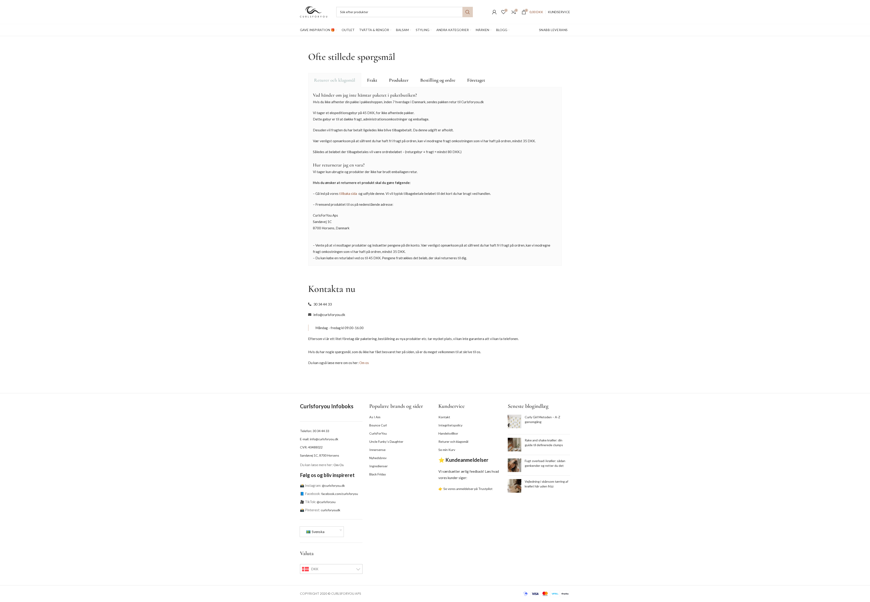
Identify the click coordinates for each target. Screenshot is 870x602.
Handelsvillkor (448, 433)
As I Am (374, 417)
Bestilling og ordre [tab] (437, 80)
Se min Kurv (446, 450)
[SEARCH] (467, 12)
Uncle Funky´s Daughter (386, 441)
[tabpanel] (435, 176)
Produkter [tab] (398, 80)
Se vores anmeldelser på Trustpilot (468, 489)
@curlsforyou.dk (333, 485)
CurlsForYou (378, 433)
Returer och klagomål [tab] (334, 80)
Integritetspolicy (450, 425)
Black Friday (377, 474)
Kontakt (444, 417)
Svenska (317, 531)
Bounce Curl (378, 425)
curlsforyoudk (330, 510)
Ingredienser (378, 466)
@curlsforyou (326, 502)
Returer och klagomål (453, 441)
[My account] (494, 12)
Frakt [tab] (372, 80)
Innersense (377, 450)
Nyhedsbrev (378, 458)
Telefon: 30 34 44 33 (314, 431)
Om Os (339, 465)
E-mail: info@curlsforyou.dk (319, 439)
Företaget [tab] (476, 80)
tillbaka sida (348, 193)
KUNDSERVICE (559, 12)
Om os (364, 363)
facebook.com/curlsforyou (339, 494)
